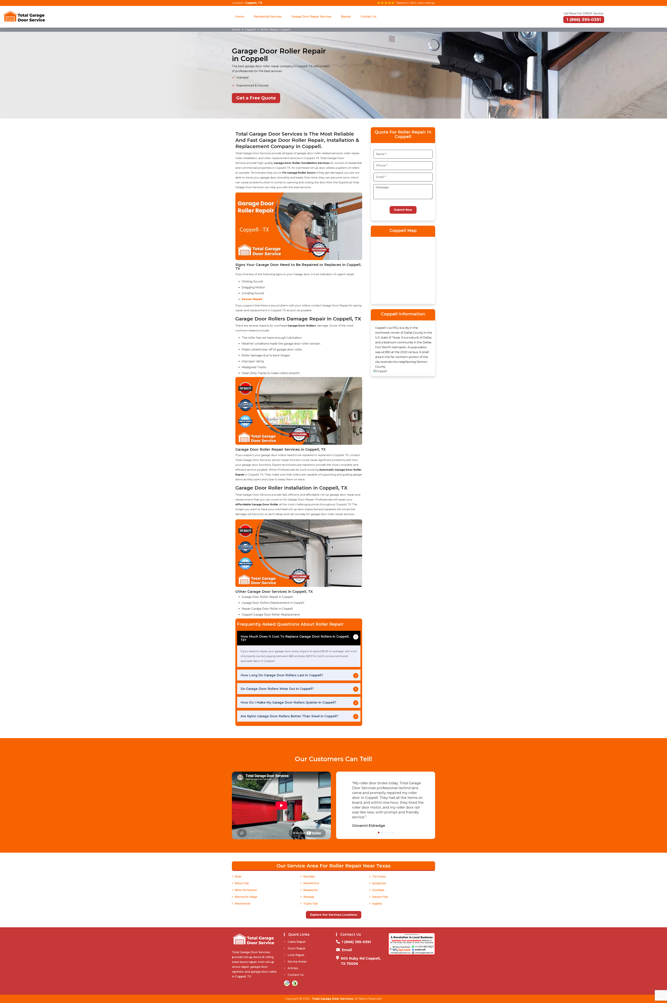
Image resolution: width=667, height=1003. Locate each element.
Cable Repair (297, 941)
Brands (346, 16)
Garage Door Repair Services (311, 16)
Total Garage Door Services (332, 998)
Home (239, 16)
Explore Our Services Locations (333, 914)
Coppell (250, 29)
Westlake (309, 876)
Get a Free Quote (256, 98)
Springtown (379, 883)
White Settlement (246, 890)
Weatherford (311, 883)
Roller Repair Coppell (275, 29)
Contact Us (368, 16)
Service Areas (297, 961)
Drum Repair (297, 948)
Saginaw (377, 903)
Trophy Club (310, 903)
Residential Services (268, 16)
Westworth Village (246, 896)
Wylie (238, 876)
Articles (293, 968)
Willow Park (242, 883)
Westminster (242, 903)
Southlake (378, 890)
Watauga (308, 896)
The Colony (379, 876)
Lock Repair (296, 955)
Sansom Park (380, 896)
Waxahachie (310, 890)
